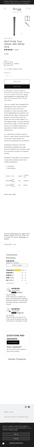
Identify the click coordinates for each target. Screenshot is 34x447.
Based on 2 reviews (12, 263)
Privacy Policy (13, 429)
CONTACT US (10, 244)
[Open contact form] (3, 443)
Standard (8, 63)
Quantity (7, 72)
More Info (8, 412)
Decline (16, 438)
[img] (15, 288)
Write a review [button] (17, 265)
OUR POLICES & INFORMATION (16, 417)
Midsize (16, 63)
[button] (8, 49)
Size (5, 60)
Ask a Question (13, 342)
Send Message (17, 434)
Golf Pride (8, 38)
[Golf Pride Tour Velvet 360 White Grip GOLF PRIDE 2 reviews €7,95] (8, 210)
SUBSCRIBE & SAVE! (12, 422)
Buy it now (17, 86)
